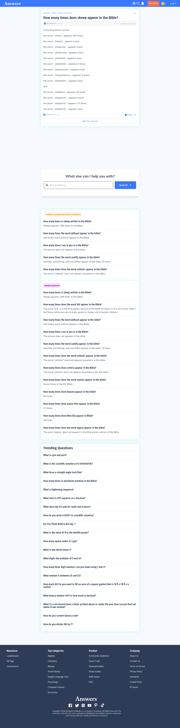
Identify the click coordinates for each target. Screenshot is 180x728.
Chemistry (52, 661)
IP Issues (134, 687)
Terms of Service (137, 666)
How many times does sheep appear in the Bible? (80, 18)
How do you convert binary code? (60, 615)
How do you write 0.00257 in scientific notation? (68, 515)
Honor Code (94, 661)
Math (54, 13)
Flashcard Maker (96, 666)
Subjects (46, 13)
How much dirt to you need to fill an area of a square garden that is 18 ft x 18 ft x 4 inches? (86, 586)
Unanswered (12, 666)
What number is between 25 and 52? (62, 575)
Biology (51, 666)
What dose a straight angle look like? (62, 472)
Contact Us (135, 661)
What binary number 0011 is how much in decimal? (69, 595)
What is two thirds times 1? (57, 549)
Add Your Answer (90, 121)
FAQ (91, 682)
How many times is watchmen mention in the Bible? (70, 481)
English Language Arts (58, 677)
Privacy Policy (136, 671)
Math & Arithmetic (65, 13)
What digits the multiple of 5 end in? (62, 558)
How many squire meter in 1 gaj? (60, 541)
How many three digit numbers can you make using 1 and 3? (74, 567)
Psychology (53, 682)
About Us (134, 656)
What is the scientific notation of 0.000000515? (68, 463)
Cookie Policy (136, 682)
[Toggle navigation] (134, 3)
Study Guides (95, 671)
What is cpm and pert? (55, 455)
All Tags (10, 661)
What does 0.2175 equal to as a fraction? (64, 498)
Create (152, 3)
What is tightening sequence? (58, 489)
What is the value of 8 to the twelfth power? (66, 532)
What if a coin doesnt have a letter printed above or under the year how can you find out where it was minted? (89, 606)
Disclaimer (134, 677)
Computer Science (56, 687)
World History (54, 671)
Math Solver (94, 677)
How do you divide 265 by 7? (58, 624)
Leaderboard (12, 656)
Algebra (51, 656)
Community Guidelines (99, 656)
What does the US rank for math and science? (67, 506)
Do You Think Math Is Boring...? (59, 524)
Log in (173, 3)
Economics (52, 692)
